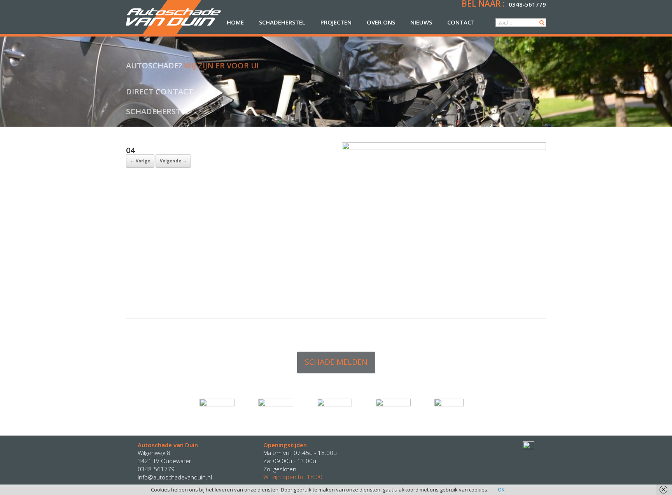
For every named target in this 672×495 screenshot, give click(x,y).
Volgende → (173, 161)
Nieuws (421, 22)
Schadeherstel (282, 22)
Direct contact (159, 91)
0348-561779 (527, 4)
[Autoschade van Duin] (173, 17)
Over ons (381, 22)
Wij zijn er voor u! (221, 65)
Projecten (336, 22)
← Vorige (140, 161)
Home (235, 22)
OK (501, 489)
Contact (461, 22)
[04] (444, 148)
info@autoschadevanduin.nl (175, 477)
